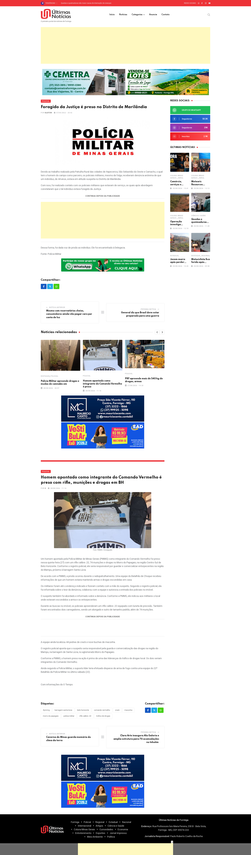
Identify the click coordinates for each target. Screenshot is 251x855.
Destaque (45, 376)
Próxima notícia (148, 309)
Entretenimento (83, 833)
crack (117, 710)
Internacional (84, 825)
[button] (157, 332)
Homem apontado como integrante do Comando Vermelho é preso (102, 384)
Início (112, 15)
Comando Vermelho (102, 710)
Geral (180, 178)
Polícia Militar (69, 716)
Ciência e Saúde (198, 216)
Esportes (100, 833)
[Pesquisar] (209, 14)
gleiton (48, 113)
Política (111, 836)
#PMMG (46, 710)
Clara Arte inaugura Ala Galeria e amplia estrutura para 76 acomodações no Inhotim (136, 738)
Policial (54, 376)
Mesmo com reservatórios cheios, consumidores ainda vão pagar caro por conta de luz (69, 314)
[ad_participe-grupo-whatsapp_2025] (102, 264)
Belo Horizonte (83, 710)
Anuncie (153, 15)
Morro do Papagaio (51, 716)
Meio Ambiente (95, 836)
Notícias (123, 15)
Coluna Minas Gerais (84, 829)
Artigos (99, 825)
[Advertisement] (125, 45)
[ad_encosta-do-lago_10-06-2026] (167, 81)
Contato (165, 15)
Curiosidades (106, 829)
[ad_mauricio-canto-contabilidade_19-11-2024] (102, 408)
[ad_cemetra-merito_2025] (83, 81)
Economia (123, 829)
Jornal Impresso (118, 833)
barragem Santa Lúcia (63, 710)
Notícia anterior (57, 307)
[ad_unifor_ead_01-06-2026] (102, 435)
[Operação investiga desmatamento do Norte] (179, 202)
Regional (206, 256)
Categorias (137, 15)
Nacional (126, 822)
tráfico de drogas (103, 716)
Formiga (75, 822)
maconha (128, 710)
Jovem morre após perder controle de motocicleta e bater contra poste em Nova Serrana (94, 3)
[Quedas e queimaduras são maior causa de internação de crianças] (200, 202)
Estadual (174, 256)
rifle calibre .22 (85, 716)
